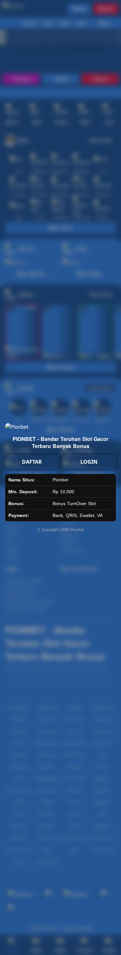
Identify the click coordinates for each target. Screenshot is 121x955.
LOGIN (88, 461)
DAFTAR (32, 461)
